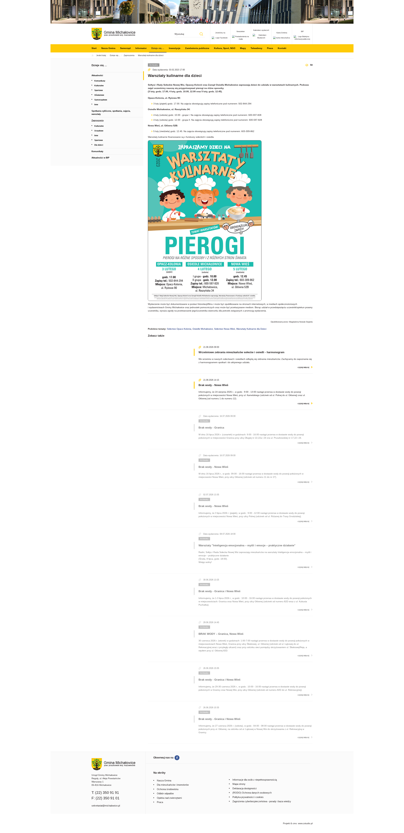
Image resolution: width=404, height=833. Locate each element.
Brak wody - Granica (211, 427)
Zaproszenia (98, 120)
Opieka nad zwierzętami (169, 798)
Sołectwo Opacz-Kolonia (179, 329)
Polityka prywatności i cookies (248, 797)
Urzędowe (98, 131)
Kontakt (282, 48)
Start (94, 48)
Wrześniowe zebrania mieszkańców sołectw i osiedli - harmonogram (241, 352)
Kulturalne (99, 86)
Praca (270, 48)
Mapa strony (238, 784)
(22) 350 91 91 (107, 793)
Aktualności (97, 75)
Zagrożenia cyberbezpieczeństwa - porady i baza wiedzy (261, 801)
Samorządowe (100, 100)
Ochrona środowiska (167, 789)
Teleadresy (256, 48)
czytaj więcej (303, 367)
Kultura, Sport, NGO (224, 48)
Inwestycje (174, 48)
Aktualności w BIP (100, 158)
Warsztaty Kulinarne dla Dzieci (251, 329)
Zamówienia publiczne (197, 48)
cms (295, 823)
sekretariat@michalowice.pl (106, 805)
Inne (96, 104)
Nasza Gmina (108, 48)
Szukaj (201, 34)
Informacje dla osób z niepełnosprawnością (254, 779)
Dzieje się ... (157, 48)
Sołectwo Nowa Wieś (224, 329)
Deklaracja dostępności (244, 788)
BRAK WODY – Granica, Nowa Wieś (221, 633)
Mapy (243, 48)
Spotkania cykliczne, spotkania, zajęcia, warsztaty (111, 112)
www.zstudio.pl (305, 823)
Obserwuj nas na (163, 757)
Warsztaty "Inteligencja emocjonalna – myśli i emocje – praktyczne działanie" (247, 545)
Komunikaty (99, 81)
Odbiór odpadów (165, 793)
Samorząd (125, 48)
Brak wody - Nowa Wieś (213, 385)
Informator (141, 48)
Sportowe (98, 90)
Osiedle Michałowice (203, 329)
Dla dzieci (98, 145)
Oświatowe (99, 95)
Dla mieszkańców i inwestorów (173, 784)
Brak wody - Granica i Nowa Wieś (219, 591)
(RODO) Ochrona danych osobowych (252, 792)
